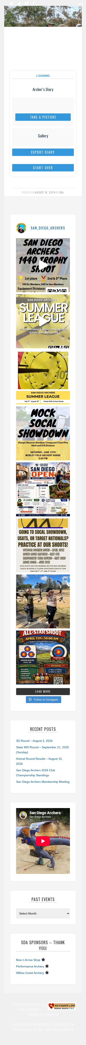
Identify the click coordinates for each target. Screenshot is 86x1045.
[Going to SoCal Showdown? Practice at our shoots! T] (43, 545)
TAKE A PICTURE (43, 117)
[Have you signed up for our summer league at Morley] (43, 321)
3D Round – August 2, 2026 (34, 740)
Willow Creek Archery (30, 973)
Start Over (43, 167)
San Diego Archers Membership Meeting (43, 781)
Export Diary (43, 152)
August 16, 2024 (45, 192)
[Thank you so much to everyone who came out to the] (43, 601)
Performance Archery (30, 966)
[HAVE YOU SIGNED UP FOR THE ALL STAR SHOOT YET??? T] (43, 657)
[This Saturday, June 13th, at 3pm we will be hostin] (43, 433)
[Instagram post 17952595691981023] (43, 489)
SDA (61, 192)
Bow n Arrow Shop (28, 960)
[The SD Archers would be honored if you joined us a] (43, 377)
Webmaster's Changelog (43, 1014)
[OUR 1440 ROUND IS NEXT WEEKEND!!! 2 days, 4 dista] (43, 265)
